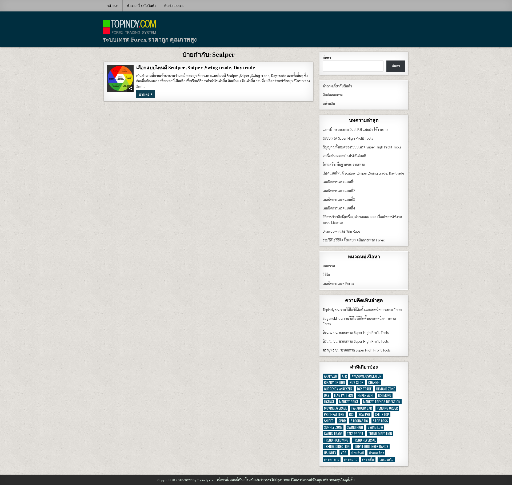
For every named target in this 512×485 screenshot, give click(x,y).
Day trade (364, 388)
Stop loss (380, 420)
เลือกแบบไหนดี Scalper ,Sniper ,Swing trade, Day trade (195, 68)
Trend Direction (380, 433)
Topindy (328, 309)
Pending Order (387, 408)
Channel (374, 382)
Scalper (364, 414)
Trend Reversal (364, 440)
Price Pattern (334, 414)
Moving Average (335, 408)
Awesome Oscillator (366, 376)
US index (330, 452)
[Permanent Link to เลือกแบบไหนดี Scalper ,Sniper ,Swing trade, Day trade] (120, 78)
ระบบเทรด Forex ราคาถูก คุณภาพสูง (150, 39)
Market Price (348, 401)
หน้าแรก (112, 5)
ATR (344, 376)
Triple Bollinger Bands (371, 446)
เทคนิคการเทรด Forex (338, 283)
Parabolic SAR (361, 408)
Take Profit (355, 433)
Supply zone (333, 427)
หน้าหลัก (329, 103)
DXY (326, 395)
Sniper (329, 420)
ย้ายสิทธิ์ (357, 452)
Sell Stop (382, 414)
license (329, 401)
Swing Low (375, 427)
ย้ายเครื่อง (376, 452)
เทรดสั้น (368, 459)
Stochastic (359, 420)
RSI (351, 414)
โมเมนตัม (386, 459)
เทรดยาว (350, 459)
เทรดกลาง (331, 459)
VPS (343, 452)
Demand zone (385, 388)
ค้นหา (327, 57)
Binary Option (334, 382)
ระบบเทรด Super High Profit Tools (363, 332)
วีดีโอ (326, 274)
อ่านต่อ (147, 94)
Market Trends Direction (381, 401)
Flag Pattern (343, 395)
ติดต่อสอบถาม (174, 5)
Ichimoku (384, 395)
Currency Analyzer (338, 388)
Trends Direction (337, 446)
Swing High (355, 427)
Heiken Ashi (365, 395)
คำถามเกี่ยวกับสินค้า (141, 5)
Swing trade (333, 433)
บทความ (329, 266)
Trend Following (336, 440)
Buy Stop (356, 382)
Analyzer (330, 376)
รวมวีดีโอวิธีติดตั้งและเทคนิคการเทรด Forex (371, 309)
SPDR (342, 420)
